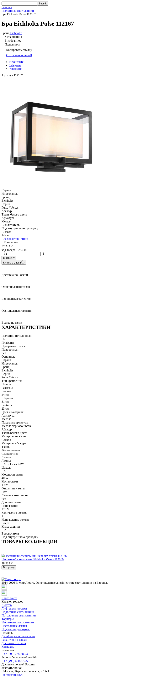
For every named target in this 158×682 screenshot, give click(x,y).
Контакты (8, 646)
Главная (7, 7)
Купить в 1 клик (12, 262)
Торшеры (8, 619)
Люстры (7, 605)
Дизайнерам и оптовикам (18, 636)
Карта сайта (9, 598)
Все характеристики (15, 238)
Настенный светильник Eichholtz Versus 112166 (33, 559)
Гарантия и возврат (14, 639)
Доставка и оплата (14, 643)
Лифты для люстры (14, 608)
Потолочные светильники (19, 615)
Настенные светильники (18, 10)
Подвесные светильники (18, 612)
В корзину (9, 257)
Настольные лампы (14, 625)
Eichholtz (16, 33)
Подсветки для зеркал (16, 629)
